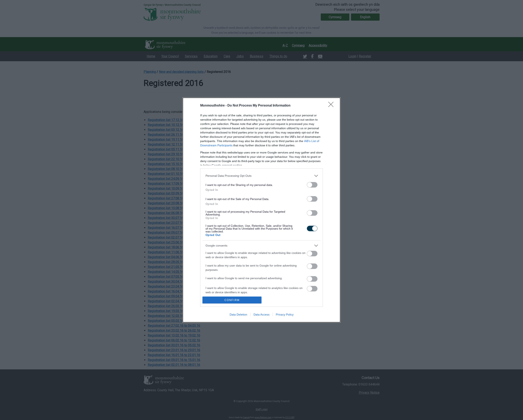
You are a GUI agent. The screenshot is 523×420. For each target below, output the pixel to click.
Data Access (261, 314)
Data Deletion (238, 314)
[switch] (312, 185)
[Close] (332, 106)
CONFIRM (232, 300)
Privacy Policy (285, 314)
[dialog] (261, 210)
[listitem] (261, 176)
